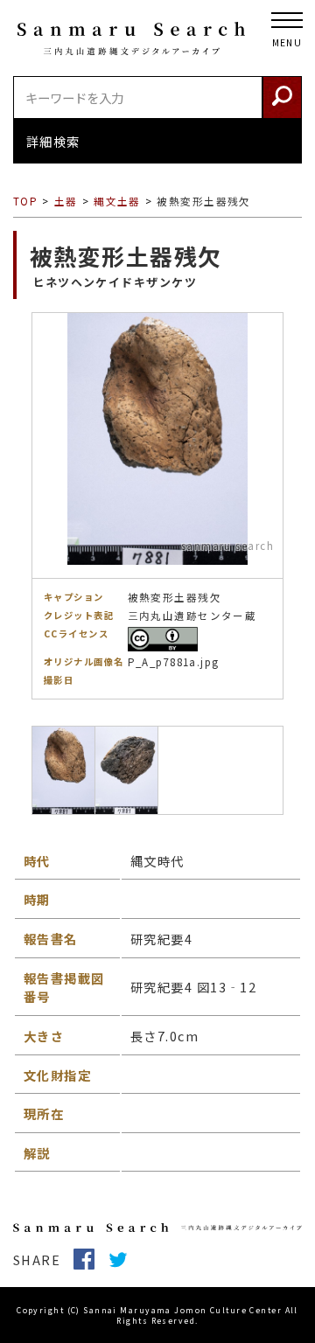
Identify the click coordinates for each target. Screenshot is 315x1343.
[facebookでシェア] (91, 1259)
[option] (157, 506)
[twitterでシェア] (125, 1259)
